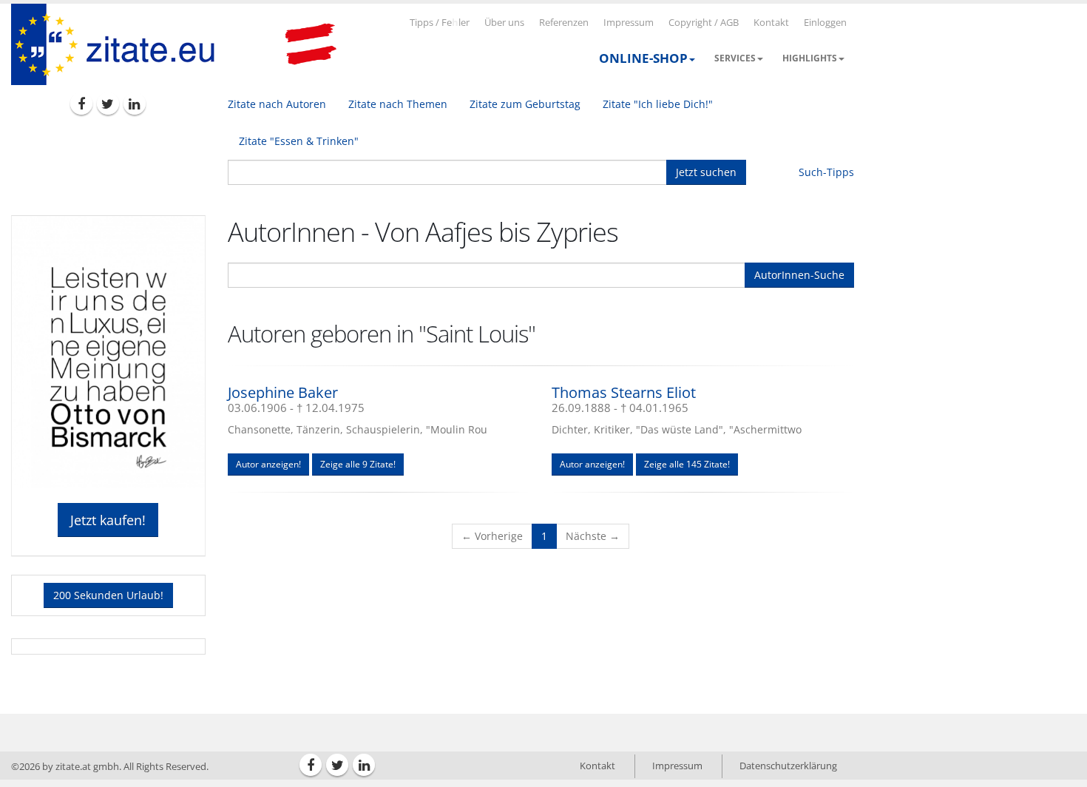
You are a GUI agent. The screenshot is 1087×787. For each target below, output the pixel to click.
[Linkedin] (134, 103)
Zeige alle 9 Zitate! (358, 464)
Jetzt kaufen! (108, 520)
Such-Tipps (826, 172)
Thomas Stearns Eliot (624, 392)
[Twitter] (108, 103)
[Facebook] (81, 103)
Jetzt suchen (706, 172)
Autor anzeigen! (268, 464)
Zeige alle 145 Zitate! (687, 464)
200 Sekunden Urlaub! (108, 595)
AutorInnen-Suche (799, 275)
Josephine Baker (283, 392)
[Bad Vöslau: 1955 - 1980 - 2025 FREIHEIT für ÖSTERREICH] (310, 44)
